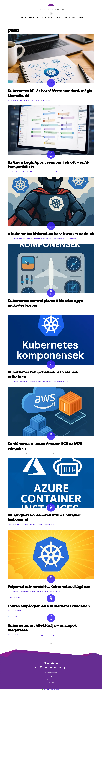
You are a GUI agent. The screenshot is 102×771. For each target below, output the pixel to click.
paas (48, 100)
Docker (20, 238)
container (34, 100)
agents (10, 172)
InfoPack (24, 17)
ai (45, 172)
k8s (46, 100)
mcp (21, 172)
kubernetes (55, 238)
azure (47, 172)
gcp (45, 591)
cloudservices (27, 100)
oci (57, 591)
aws (28, 453)
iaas (43, 100)
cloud (21, 100)
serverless (73, 238)
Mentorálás (35, 17)
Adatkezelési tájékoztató (51, 683)
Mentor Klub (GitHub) (75, 17)
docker (39, 100)
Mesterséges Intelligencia (30, 172)
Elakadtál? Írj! (58, 17)
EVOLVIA (47, 17)
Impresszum (51, 680)
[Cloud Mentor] (51, 7)
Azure (13, 172)
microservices (62, 238)
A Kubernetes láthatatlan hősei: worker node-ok (51, 233)
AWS (9, 238)
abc (9, 453)
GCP (24, 238)
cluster (40, 381)
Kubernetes (14, 100)
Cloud (9, 100)
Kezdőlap (51, 677)
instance (49, 524)
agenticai (41, 172)
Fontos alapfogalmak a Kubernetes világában (49, 606)
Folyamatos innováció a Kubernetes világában (49, 586)
